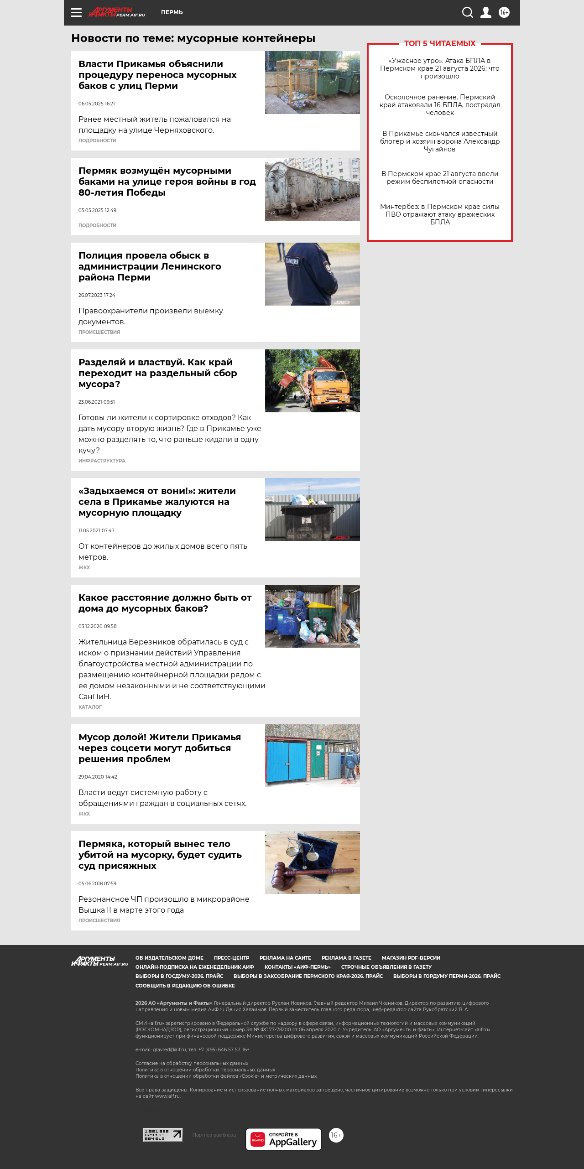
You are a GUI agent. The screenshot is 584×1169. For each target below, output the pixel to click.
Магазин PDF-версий (411, 958)
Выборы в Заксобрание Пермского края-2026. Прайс (308, 976)
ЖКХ (84, 568)
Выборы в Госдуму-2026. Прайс (179, 976)
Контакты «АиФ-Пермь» (298, 967)
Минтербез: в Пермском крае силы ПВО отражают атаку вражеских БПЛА (440, 214)
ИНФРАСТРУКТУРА (101, 461)
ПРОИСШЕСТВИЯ (99, 332)
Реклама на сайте (285, 958)
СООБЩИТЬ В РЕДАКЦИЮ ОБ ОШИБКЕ (185, 986)
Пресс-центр (231, 958)
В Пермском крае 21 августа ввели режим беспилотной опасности (440, 178)
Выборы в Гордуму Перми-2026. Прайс (447, 976)
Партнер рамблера (214, 1135)
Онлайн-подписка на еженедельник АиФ (195, 967)
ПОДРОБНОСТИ (97, 141)
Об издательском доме (169, 958)
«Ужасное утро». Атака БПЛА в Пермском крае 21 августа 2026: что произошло (440, 68)
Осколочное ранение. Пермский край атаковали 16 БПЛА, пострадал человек (440, 105)
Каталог (90, 707)
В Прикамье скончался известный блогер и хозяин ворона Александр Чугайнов (440, 141)
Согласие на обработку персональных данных (192, 1063)
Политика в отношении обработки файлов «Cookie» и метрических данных (226, 1076)
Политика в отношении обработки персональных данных (205, 1070)
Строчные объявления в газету (386, 967)
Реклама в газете (346, 958)
